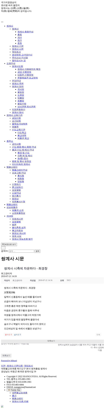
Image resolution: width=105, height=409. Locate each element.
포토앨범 (16, 190)
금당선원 (16, 118)
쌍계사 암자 (18, 86)
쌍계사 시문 (18, 49)
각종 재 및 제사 (25, 155)
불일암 (21, 92)
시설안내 (16, 193)
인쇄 (98, 335)
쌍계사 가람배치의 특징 (29, 69)
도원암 (21, 95)
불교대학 (22, 135)
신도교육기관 (18, 129)
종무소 (10, 141)
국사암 (21, 89)
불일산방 (22, 104)
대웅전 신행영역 (25, 75)
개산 (20, 37)
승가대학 (16, 121)
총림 (20, 34)
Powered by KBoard (9, 361)
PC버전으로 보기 (9, 244)
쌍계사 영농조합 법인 (22, 239)
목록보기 (51, 341)
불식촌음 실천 (19, 227)
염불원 (15, 127)
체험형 (21, 178)
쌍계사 (10, 26)
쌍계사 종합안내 (25, 32)
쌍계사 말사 (18, 112)
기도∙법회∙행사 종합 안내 (24, 147)
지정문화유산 (18, 109)
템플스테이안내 (19, 170)
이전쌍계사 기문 (9, 366)
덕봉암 (21, 98)
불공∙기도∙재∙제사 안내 (23, 150)
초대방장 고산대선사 (22, 55)
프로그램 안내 (19, 173)
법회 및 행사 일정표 (21, 161)
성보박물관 (12, 207)
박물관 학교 (23, 138)
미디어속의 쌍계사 (21, 164)
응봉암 (21, 101)
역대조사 (16, 52)
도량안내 (11, 63)
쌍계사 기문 (18, 46)
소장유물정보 (18, 213)
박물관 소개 (18, 210)
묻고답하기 (17, 187)
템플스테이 (12, 167)
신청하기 (16, 184)
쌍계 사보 (16, 236)
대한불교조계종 (19, 393)
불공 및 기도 (24, 153)
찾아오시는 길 (19, 60)
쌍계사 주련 (18, 83)
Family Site (15, 390)
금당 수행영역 (24, 72)
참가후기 (16, 196)
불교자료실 (17, 230)
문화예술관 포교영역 (28, 78)
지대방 (10, 216)
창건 (20, 40)
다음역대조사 (25, 366)
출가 (14, 395)
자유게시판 (17, 219)
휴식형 (21, 176)
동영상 (15, 199)
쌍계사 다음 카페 (20, 401)
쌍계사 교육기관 (14, 115)
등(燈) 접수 (23, 158)
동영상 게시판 (19, 233)
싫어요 (17, 335)
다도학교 (22, 132)
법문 (14, 224)
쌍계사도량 (17, 66)
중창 (20, 43)
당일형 (21, 181)
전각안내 (16, 81)
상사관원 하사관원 (27, 106)
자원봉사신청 (18, 201)
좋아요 (8, 335)
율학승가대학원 (19, 124)
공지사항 (16, 144)
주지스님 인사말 (20, 57)
